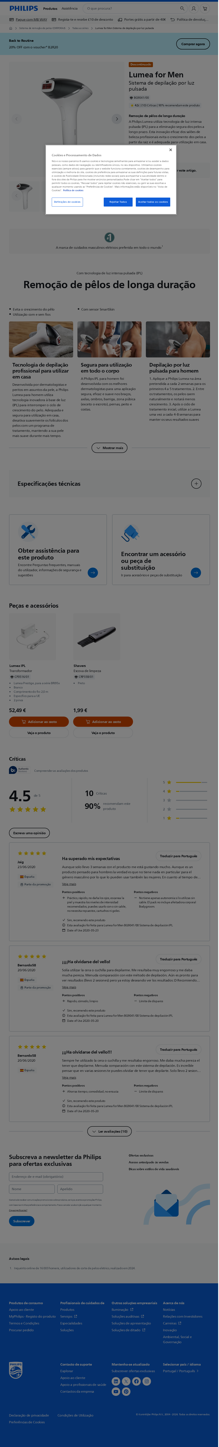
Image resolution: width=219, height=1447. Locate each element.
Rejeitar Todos (118, 202)
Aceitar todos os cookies (153, 202)
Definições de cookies (67, 202)
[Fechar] (170, 150)
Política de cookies (73, 190)
